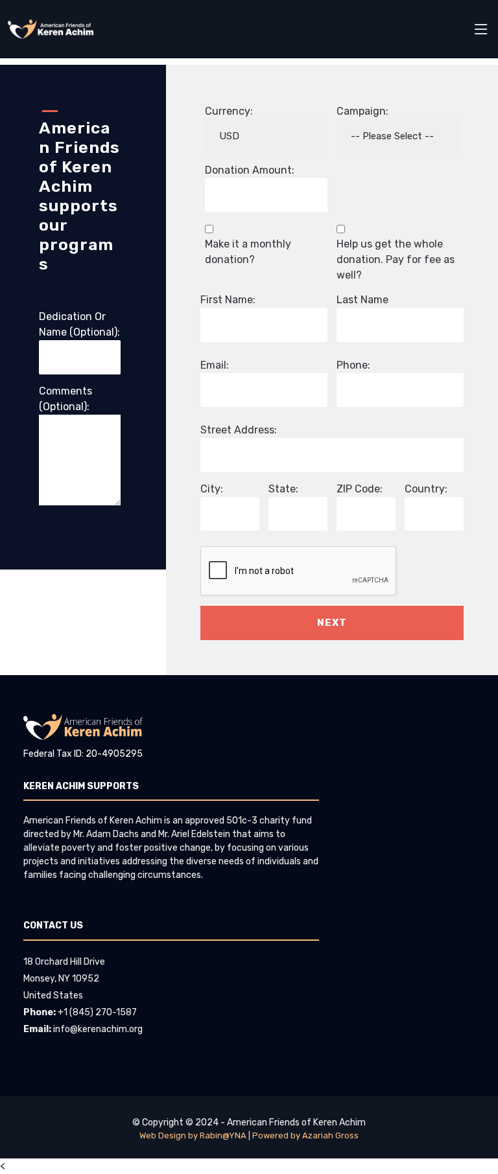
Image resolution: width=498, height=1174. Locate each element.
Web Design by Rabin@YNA (192, 1135)
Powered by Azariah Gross (305, 1135)
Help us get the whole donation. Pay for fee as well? (396, 259)
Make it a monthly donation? (248, 252)
